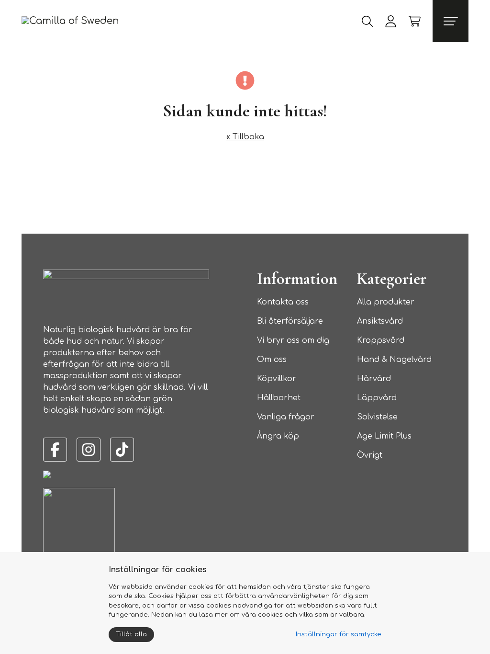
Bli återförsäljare (290, 321)
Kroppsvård (380, 340)
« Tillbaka (245, 137)
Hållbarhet (279, 398)
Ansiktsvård (380, 321)
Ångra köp (278, 436)
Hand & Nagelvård (394, 359)
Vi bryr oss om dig (293, 340)
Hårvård (374, 378)
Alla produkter (385, 302)
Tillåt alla (131, 634)
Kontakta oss (283, 302)
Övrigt (369, 455)
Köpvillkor (276, 378)
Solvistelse (377, 417)
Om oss (272, 359)
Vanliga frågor (285, 417)
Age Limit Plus (384, 436)
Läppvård (377, 398)
